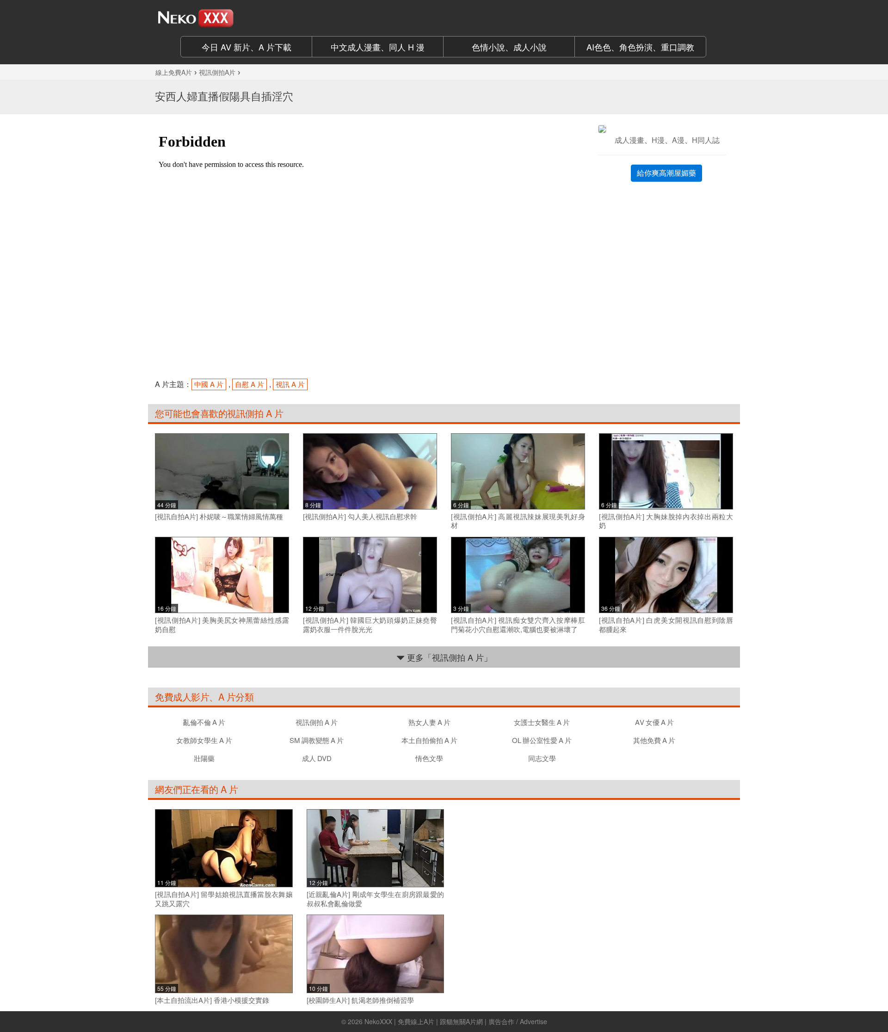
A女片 (654, 722)
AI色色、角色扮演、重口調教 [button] (640, 47)
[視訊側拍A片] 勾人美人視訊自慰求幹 (360, 516)
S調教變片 (317, 740)
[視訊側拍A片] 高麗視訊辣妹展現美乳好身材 (518, 521)
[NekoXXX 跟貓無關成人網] (222, 18)
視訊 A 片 (290, 384)
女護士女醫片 (542, 722)
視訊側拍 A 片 (255, 413)
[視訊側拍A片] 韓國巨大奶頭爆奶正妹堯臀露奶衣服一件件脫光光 (370, 624)
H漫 (658, 140)
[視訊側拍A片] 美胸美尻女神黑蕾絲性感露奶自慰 (222, 624)
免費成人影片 (182, 696)
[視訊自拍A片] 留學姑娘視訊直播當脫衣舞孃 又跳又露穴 (224, 899)
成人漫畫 (629, 140)
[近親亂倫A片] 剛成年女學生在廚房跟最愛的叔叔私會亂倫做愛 (375, 899)
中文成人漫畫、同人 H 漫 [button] (378, 47)
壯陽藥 (204, 758)
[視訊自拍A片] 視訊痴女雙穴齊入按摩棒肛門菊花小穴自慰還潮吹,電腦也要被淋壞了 (518, 624)
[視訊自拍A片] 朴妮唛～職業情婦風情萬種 (219, 516)
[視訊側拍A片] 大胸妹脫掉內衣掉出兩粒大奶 (666, 521)
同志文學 (542, 758)
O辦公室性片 (542, 740)
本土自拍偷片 (429, 740)
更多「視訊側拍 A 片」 (448, 657)
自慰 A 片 (249, 384)
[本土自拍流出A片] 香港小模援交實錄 (212, 1000)
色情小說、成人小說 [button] (509, 47)
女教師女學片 (204, 740)
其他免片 (654, 740)
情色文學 (429, 758)
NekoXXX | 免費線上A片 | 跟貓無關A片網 (423, 1021)
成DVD (317, 758)
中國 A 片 (208, 384)
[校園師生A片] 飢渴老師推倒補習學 (360, 1000)
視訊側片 (317, 722)
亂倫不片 (204, 722)
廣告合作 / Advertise (517, 1021)
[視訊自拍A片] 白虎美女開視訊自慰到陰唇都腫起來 (666, 624)
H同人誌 (706, 140)
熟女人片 (429, 722)
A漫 (678, 140)
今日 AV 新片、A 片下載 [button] (246, 47)
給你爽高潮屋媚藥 (666, 172)
